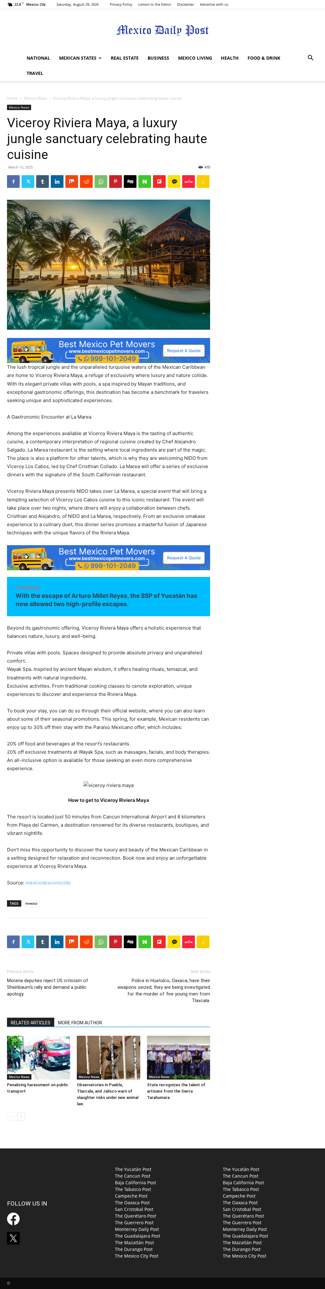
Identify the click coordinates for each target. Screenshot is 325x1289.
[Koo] (203, 181)
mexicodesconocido (48, 883)
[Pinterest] (115, 181)
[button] (310, 59)
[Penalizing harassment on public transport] (38, 1057)
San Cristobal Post (134, 1209)
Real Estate (125, 58)
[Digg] (130, 181)
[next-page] (21, 1116)
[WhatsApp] (101, 181)
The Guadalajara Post (137, 1236)
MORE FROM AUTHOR (80, 1022)
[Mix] (71, 181)
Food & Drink (264, 58)
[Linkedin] (57, 181)
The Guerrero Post (134, 1223)
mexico (31, 903)
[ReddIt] (86, 181)
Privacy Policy (121, 4)
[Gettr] (188, 181)
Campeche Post (131, 1196)
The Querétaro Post (135, 1216)
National (38, 58)
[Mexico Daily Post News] (162, 30)
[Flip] (159, 181)
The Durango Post (134, 1249)
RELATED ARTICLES (30, 1022)
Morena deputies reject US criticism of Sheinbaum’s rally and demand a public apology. (47, 987)
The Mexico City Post (136, 1256)
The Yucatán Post (133, 1169)
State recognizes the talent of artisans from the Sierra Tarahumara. (176, 1091)
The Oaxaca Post (132, 1203)
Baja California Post (135, 1183)
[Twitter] (28, 181)
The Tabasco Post (133, 1189)
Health (230, 58)
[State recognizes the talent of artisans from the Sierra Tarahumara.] (178, 1057)
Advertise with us (214, 4)
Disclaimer (185, 4)
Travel (35, 73)
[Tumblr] (42, 181)
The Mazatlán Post (134, 1242)
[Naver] (144, 181)
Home (12, 98)
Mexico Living (195, 58)
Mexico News (35, 98)
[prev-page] (11, 1116)
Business (158, 58)
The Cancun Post (132, 1176)
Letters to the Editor (154, 4)
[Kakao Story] (174, 181)
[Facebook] (13, 181)
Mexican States (77, 58)
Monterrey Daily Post (137, 1229)
